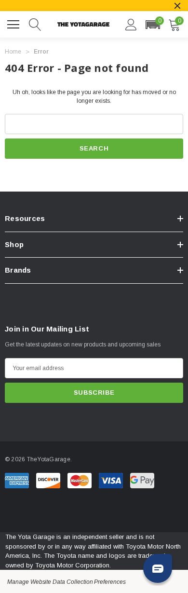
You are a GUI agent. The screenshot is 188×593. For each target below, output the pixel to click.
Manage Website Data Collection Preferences (66, 582)
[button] (152, 24)
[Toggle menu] (14, 23)
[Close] (177, 6)
